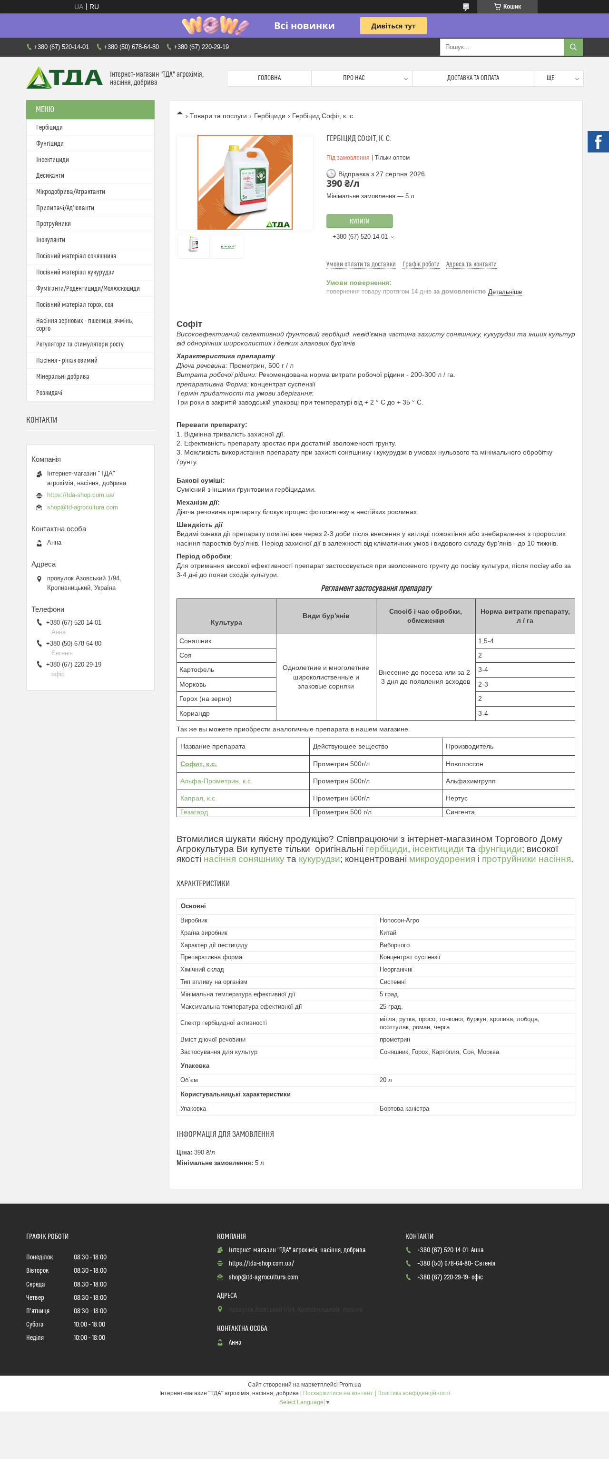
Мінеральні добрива (62, 377)
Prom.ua (350, 1384)
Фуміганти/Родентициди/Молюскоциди (88, 289)
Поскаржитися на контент (338, 1393)
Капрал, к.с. (198, 798)
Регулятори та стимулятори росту (80, 344)
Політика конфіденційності (413, 1393)
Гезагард (194, 812)
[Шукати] (573, 47)
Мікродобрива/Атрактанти (70, 192)
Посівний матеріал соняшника (76, 256)
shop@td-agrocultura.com (82, 507)
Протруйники (53, 224)
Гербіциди (269, 116)
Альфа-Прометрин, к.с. (216, 781)
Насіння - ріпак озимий (67, 361)
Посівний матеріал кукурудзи (75, 272)
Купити (360, 221)
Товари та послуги (218, 116)
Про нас (354, 78)
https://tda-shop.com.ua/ (81, 494)
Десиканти (50, 176)
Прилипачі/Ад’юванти (65, 208)
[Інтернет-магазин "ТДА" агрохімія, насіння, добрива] (64, 78)
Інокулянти (50, 240)
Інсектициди (52, 160)
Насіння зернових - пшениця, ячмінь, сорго (84, 325)
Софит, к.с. (198, 764)
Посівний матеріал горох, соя (74, 305)
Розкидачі (49, 393)
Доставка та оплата (473, 78)
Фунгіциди (50, 144)
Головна (269, 78)
